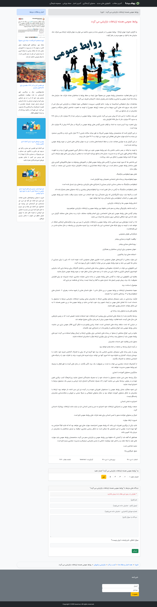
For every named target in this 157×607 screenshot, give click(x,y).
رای (104, 476)
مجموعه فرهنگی (55, 3)
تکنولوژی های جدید (104, 3)
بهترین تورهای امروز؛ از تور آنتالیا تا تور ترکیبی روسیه (32, 143)
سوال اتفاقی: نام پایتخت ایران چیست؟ (124, 540)
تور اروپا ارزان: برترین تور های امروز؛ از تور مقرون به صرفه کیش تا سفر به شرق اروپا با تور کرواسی (31, 191)
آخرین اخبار (77, 3)
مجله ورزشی (67, 3)
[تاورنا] (132, 3)
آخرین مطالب (117, 3)
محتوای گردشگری (89, 3)
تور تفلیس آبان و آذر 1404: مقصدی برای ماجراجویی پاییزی (32, 86)
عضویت (135, 594)
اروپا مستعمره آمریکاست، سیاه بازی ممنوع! (31, 40)
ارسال (135, 551)
